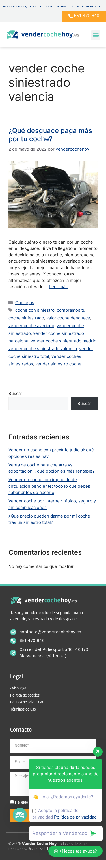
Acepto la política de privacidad (64, 814)
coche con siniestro (35, 310)
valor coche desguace (68, 318)
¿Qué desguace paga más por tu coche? (50, 134)
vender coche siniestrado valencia (42, 348)
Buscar (15, 393)
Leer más (58, 286)
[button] (95, 35)
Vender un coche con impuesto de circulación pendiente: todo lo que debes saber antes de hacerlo (49, 486)
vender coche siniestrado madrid (63, 341)
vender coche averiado (31, 325)
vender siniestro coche (58, 364)
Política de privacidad (75, 817)
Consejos (24, 302)
